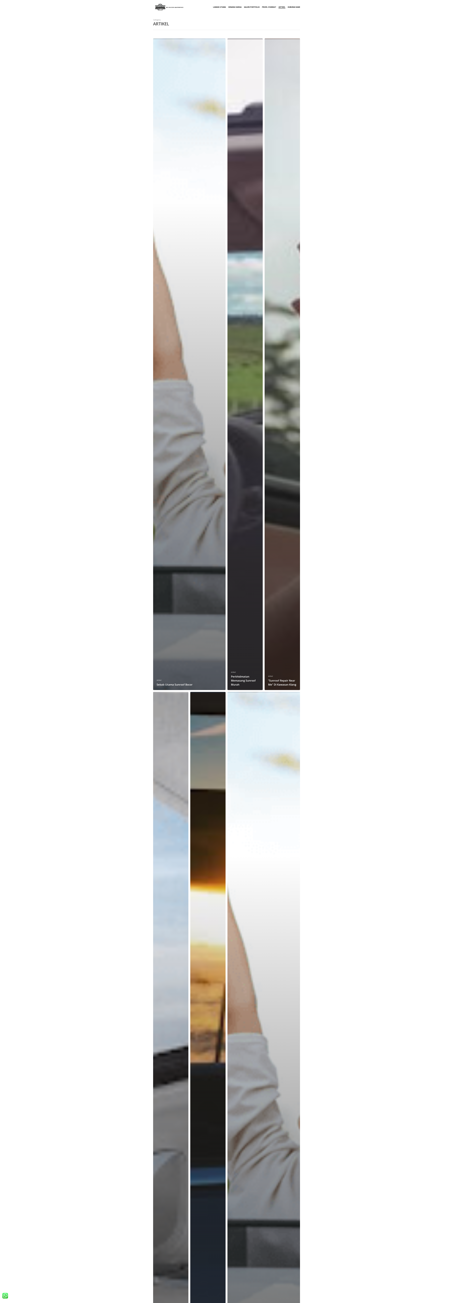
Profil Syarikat (269, 7)
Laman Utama (219, 7)
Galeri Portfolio (252, 7)
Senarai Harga (235, 7)
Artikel (282, 7)
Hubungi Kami (294, 7)
